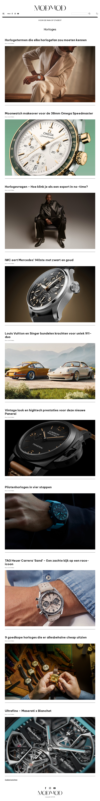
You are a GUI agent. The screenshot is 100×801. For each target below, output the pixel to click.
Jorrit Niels (11, 43)
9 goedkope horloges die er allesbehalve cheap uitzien (46, 637)
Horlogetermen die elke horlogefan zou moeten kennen (46, 40)
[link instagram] (15, 13)
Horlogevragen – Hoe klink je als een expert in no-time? (46, 186)
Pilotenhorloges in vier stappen (28, 487)
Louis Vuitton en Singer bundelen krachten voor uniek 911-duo (48, 335)
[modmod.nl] (50, 793)
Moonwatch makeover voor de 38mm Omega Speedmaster (49, 113)
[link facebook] (12, 13)
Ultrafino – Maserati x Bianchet (28, 711)
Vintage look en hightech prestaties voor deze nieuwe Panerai (45, 412)
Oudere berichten (11, 780)
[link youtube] (18, 13)
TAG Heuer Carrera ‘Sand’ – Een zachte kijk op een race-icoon (47, 562)
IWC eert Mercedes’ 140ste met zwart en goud (39, 260)
